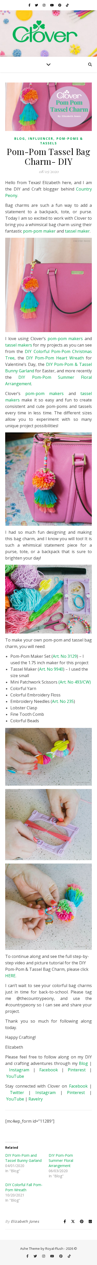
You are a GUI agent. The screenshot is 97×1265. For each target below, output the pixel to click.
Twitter (19, 1092)
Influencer (40, 138)
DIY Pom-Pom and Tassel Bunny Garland (23, 1158)
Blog (19, 138)
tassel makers (18, 345)
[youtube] (52, 5)
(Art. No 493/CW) (74, 682)
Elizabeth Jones (25, 1221)
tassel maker (77, 231)
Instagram (19, 1070)
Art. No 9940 (51, 669)
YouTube (15, 1076)
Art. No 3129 (65, 656)
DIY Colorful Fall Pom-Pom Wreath (23, 1187)
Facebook (48, 1070)
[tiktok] (67, 5)
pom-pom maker (39, 231)
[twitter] (37, 5)
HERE (10, 976)
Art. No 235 (63, 701)
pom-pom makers (65, 338)
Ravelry (35, 1099)
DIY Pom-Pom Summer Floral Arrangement (61, 1160)
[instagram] (44, 5)
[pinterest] (60, 5)
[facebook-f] (29, 5)
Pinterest (77, 1070)
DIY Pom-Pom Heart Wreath (55, 358)
